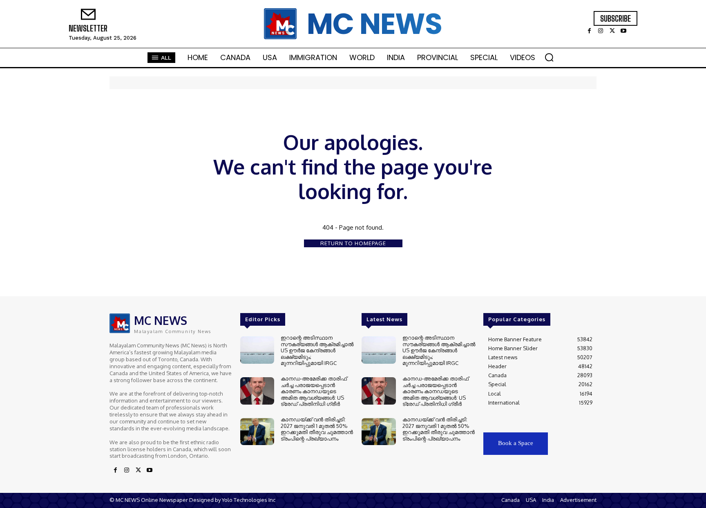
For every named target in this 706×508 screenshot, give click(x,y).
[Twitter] (612, 31)
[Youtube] (623, 31)
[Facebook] (589, 31)
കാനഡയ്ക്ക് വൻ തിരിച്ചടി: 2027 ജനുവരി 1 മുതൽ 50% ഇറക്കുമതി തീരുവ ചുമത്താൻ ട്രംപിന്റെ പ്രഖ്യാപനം (317, 429)
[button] (549, 57)
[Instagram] (600, 31)
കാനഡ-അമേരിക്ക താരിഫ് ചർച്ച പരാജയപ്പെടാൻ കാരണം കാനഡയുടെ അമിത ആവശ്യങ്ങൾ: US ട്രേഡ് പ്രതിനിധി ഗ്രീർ (314, 391)
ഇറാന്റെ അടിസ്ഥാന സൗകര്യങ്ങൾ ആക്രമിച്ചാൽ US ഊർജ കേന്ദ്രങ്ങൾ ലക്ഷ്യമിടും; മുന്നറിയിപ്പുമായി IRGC (317, 350)
